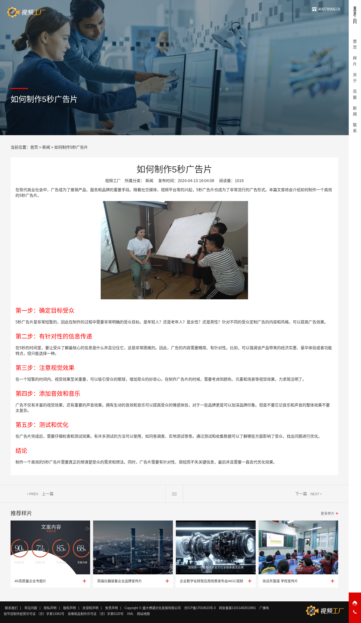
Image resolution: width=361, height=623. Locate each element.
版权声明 (69, 608)
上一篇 (48, 494)
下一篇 (301, 494)
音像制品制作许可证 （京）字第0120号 (96, 614)
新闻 (46, 147)
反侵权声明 (90, 608)
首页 (34, 147)
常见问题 (30, 608)
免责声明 (111, 608)
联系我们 (11, 608)
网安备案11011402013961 (237, 608)
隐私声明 (50, 608)
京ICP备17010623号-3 (200, 608)
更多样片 (327, 513)
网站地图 (143, 614)
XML (130, 614)
